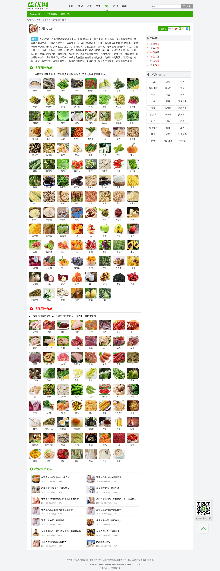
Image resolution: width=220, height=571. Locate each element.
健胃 (154, 65)
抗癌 (153, 95)
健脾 (154, 44)
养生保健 (56, 20)
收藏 (162, 28)
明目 (168, 127)
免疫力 (153, 114)
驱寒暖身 (153, 127)
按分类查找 (52, 14)
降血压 (168, 114)
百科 (107, 5)
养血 (182, 121)
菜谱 (80, 5)
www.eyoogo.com (101, 564)
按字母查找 (66, 14)
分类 (89, 5)
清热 (154, 48)
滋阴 (168, 81)
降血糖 (168, 108)
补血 (153, 81)
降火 (153, 134)
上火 (182, 127)
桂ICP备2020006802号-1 (110, 568)
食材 (98, 5)
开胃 (168, 101)
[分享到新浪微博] (176, 28)
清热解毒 (182, 101)
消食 (168, 121)
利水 (154, 60)
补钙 (153, 101)
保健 (154, 56)
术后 (168, 134)
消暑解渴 (182, 134)
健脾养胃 (182, 108)
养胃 (182, 81)
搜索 (188, 6)
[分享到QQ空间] (183, 28)
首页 (71, 5)
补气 (153, 121)
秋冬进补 (168, 141)
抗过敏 (182, 141)
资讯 (115, 5)
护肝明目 (182, 114)
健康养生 (46, 20)
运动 (124, 5)
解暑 (154, 52)
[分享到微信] (180, 28)
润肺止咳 (153, 88)
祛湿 (153, 108)
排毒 (168, 95)
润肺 (182, 88)
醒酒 (153, 141)
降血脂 (168, 88)
